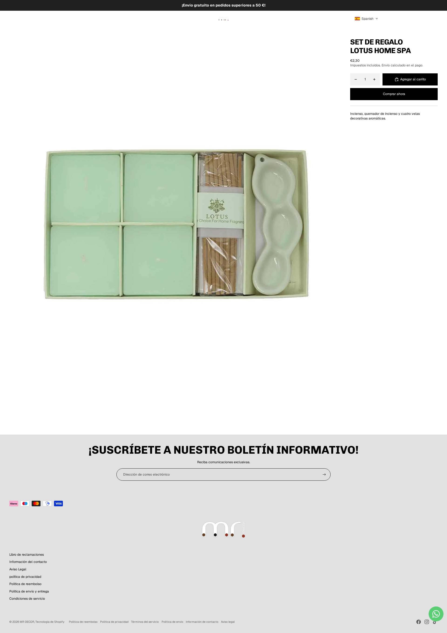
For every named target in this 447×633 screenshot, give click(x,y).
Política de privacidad (114, 622)
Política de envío (172, 622)
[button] (366, 18)
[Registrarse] (324, 474)
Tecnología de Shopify (49, 622)
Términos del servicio (145, 622)
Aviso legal (228, 622)
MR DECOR (27, 622)
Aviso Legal (17, 569)
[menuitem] (19, 19)
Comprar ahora (394, 94)
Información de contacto (202, 622)
